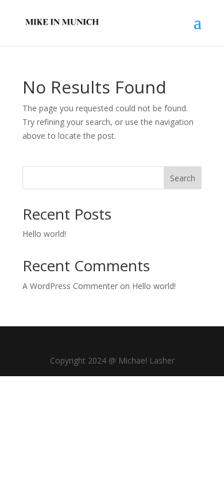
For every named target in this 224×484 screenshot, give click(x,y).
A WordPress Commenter (70, 285)
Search (182, 178)
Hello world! (44, 233)
